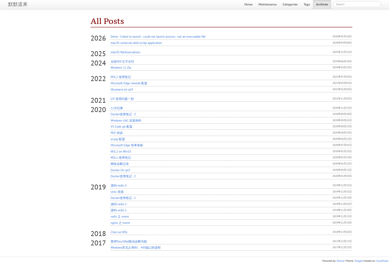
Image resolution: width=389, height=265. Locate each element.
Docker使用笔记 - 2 (123, 176)
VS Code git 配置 (122, 126)
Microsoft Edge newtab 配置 (129, 83)
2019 (98, 186)
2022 (98, 78)
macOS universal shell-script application (136, 43)
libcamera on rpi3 (122, 89)
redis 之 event (120, 216)
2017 (98, 242)
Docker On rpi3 (120, 170)
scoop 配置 (118, 139)
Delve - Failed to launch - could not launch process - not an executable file (158, 36)
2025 (98, 53)
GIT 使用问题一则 (122, 99)
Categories (290, 4)
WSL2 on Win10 (121, 151)
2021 (98, 100)
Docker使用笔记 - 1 (123, 198)
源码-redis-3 (119, 185)
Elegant (359, 261)
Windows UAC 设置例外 (126, 120)
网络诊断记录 (120, 164)
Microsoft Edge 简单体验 (127, 145)
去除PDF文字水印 (122, 61)
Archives (322, 4)
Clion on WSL (119, 232)
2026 (98, 38)
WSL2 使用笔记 (121, 77)
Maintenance (268, 4)
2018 (98, 233)
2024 (98, 62)
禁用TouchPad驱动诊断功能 (129, 241)
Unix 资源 (117, 192)
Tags (307, 4)
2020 (98, 109)
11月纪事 (117, 108)
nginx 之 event (120, 223)
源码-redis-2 (119, 204)
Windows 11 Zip (121, 67)
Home (248, 4)
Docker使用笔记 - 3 (123, 114)
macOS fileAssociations (125, 52)
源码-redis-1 (119, 210)
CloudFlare (382, 261)
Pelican (341, 261)
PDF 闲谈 (117, 133)
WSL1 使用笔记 (121, 157)
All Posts (107, 21)
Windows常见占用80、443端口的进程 (136, 247)
